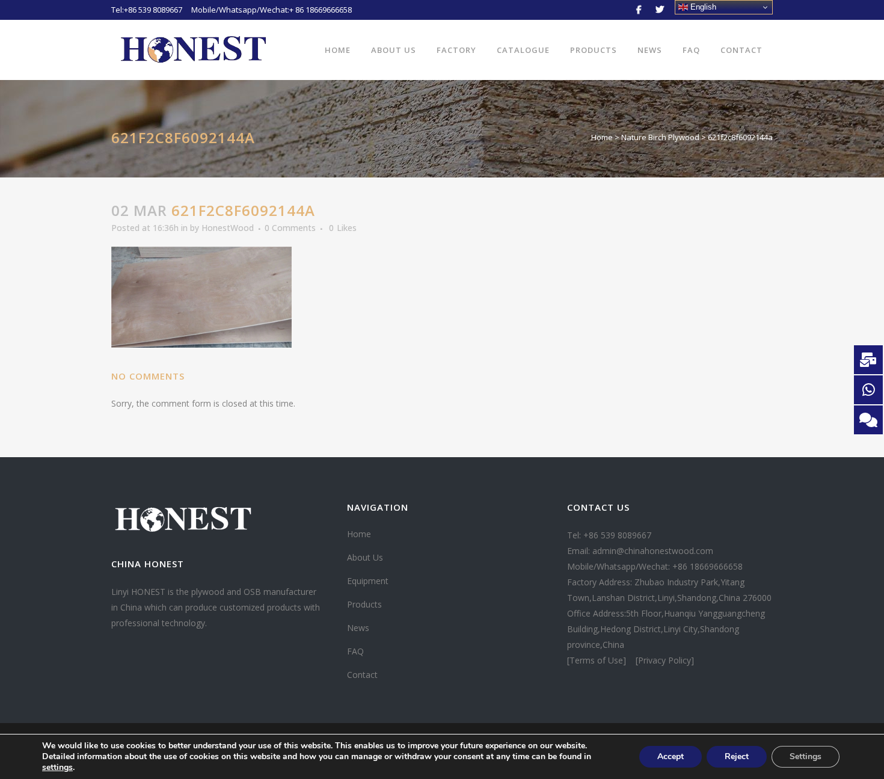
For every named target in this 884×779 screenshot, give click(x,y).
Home (602, 137)
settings (57, 767)
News (358, 627)
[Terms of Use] (597, 660)
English (702, 6)
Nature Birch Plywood (660, 137)
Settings (805, 756)
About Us (365, 557)
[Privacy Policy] (665, 660)
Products (364, 604)
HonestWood (227, 227)
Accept (670, 756)
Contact (362, 674)
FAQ (355, 651)
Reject (737, 756)
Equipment (367, 581)
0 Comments (290, 227)
